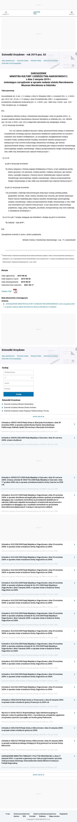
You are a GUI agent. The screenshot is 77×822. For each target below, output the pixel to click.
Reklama (42, 816)
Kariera (16, 816)
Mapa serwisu (54, 816)
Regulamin (64, 814)
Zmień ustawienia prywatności (44, 814)
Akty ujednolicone (8, 61)
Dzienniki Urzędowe (51, 61)
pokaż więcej (38, 775)
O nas (8, 814)
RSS (24, 816)
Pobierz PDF (7, 291)
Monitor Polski (36, 61)
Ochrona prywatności (22, 814)
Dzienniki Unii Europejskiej (11, 63)
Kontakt (32, 816)
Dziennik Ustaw (22, 61)
